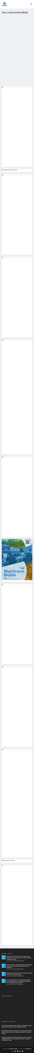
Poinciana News (19, 969)
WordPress (28, 1048)
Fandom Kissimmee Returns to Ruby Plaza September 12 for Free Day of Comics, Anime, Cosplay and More (19, 958)
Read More (7, 51)
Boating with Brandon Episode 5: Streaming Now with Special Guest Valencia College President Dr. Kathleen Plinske (17, 1032)
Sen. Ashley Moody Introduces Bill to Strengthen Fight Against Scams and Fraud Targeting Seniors (17, 1026)
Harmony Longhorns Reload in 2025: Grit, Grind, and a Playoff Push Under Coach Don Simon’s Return (16, 36)
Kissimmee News (17, 960)
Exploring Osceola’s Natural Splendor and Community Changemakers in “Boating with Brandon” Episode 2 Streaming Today (17, 1039)
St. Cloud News (19, 984)
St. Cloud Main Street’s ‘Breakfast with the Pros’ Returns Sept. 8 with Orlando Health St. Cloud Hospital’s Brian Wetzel (18, 981)
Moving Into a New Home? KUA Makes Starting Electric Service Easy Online (19, 973)
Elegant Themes (13, 1048)
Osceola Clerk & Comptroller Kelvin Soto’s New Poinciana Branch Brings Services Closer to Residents (19, 966)
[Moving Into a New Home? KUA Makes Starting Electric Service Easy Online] (4, 974)
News (22, 960)
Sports (11, 40)
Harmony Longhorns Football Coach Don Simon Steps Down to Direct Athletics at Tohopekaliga (15, 64)
